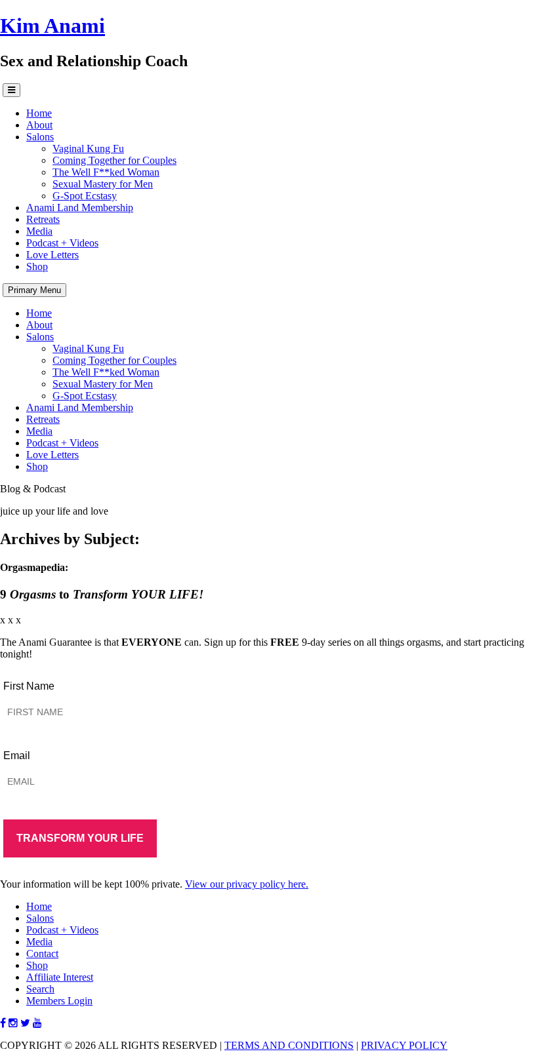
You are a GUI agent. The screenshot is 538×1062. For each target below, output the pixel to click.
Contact (42, 953)
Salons (40, 136)
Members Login (59, 1000)
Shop (37, 266)
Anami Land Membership (79, 207)
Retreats (43, 219)
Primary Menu (34, 290)
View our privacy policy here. (246, 884)
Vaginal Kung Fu (88, 148)
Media (39, 231)
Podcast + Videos (62, 242)
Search (40, 988)
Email (16, 755)
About (39, 124)
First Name (28, 686)
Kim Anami (52, 25)
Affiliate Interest (59, 977)
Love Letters (52, 254)
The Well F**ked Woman (105, 172)
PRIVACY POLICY (404, 1045)
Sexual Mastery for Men (102, 183)
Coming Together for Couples (114, 160)
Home (39, 113)
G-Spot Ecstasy (84, 195)
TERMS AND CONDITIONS (289, 1045)
